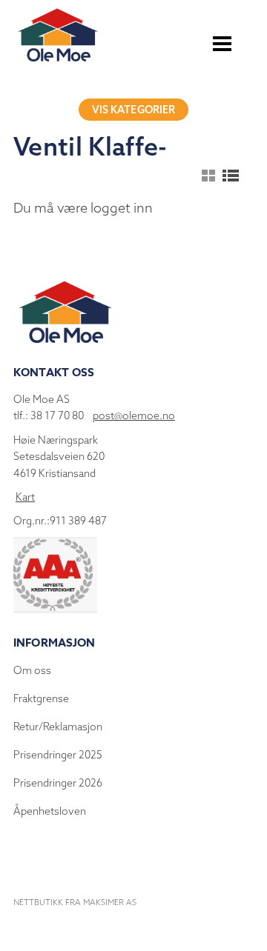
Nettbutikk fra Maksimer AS (74, 902)
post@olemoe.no (134, 415)
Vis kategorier (134, 109)
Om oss (32, 670)
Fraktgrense (41, 698)
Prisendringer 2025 (57, 754)
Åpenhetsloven (49, 811)
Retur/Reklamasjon (57, 726)
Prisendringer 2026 (57, 783)
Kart (25, 497)
